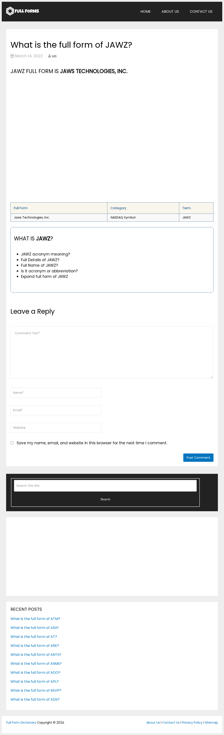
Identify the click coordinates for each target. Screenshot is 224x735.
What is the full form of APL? (34, 681)
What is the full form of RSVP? (35, 690)
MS (54, 56)
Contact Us (201, 11)
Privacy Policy (192, 722)
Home (145, 11)
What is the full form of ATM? (35, 618)
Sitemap (211, 722)
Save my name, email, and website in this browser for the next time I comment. (92, 443)
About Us (170, 11)
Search (105, 499)
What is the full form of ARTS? (35, 654)
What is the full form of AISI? (34, 627)
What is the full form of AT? (33, 636)
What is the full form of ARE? (34, 645)
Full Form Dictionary (21, 722)
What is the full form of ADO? (35, 672)
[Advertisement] (112, 108)
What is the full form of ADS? (35, 699)
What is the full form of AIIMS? (36, 663)
